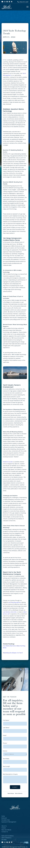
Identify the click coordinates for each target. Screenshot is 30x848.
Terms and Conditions (8, 836)
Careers (4, 828)
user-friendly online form (10, 612)
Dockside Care (6, 820)
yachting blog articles (14, 602)
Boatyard (4, 818)
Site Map (4, 839)
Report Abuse (11, 793)
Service (5, 751)
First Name (8, 720)
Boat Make (6, 758)
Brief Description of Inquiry (10, 774)
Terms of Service (18, 793)
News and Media (6, 830)
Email (7, 735)
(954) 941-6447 (24, 2)
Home (3, 816)
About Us (4, 826)
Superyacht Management (9, 822)
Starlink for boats (7, 462)
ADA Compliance (6, 837)
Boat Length (6, 766)
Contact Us (5, 831)
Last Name (9, 727)
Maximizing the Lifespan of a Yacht (13, 652)
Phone (7, 743)
